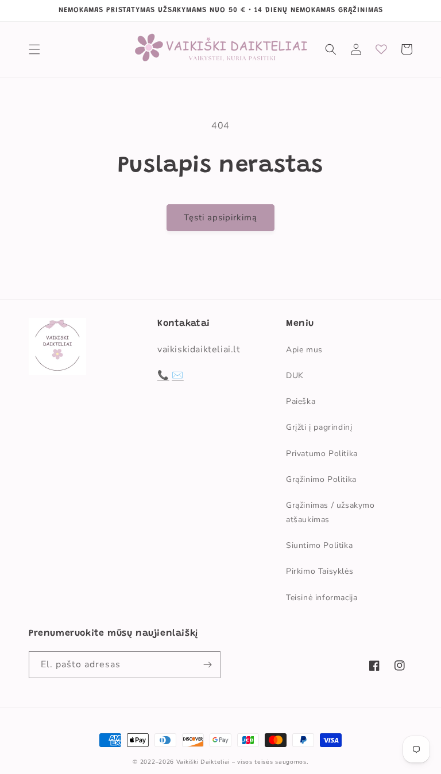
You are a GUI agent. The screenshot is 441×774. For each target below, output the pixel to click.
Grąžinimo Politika (321, 479)
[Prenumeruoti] (207, 664)
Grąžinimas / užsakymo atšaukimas (330, 512)
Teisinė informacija (321, 597)
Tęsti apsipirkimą (220, 217)
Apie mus (304, 349)
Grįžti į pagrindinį (319, 427)
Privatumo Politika (322, 453)
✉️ (178, 375)
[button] (34, 49)
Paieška (300, 401)
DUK (295, 375)
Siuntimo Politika (319, 545)
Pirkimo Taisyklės (319, 571)
